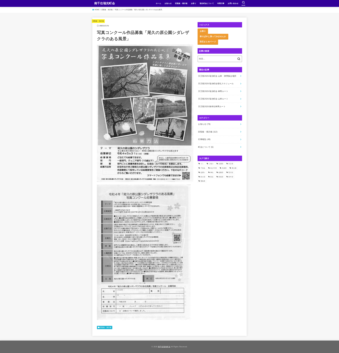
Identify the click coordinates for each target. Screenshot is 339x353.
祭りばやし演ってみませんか (213, 36)
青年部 (230, 177)
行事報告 (204, 139)
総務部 (220, 172)
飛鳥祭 (202, 181)
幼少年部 (213, 168)
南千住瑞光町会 (104, 3)
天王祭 (230, 164)
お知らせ (168, 3)
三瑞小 (211, 164)
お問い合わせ (233, 3)
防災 (212, 177)
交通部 (220, 164)
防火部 (202, 177)
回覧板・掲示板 (181, 3)
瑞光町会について (207, 3)
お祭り (193, 3)
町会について (205, 147)
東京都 (234, 168)
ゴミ (202, 164)
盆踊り (202, 172)
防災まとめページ (208, 41)
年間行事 (220, 3)
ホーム (158, 3)
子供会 (202, 168)
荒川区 (230, 172)
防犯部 (220, 177)
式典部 (224, 168)
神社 (212, 172)
